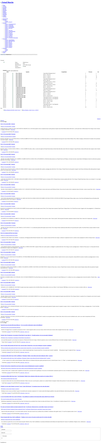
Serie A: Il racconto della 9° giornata (7, 144)
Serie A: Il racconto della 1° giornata (7, 123)
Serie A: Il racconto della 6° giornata (7, 174)
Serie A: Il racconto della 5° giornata (7, 184)
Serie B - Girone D (8, 21)
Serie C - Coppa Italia (9, 25)
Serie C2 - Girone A (9, 33)
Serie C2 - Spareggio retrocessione (11, 37)
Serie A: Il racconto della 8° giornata (7, 154)
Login (1, 425)
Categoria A (16, 131)
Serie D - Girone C (8, 45)
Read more (13, 129)
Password (3, 432)
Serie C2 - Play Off (8, 32)
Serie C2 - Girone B (9, 34)
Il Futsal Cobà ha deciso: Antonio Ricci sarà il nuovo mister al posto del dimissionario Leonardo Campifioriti (22, 365)
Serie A (6, 20)
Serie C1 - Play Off (8, 28)
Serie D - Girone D (8, 46)
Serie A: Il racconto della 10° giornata (7, 134)
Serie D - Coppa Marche (9, 39)
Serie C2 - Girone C (9, 35)
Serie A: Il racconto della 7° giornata (7, 164)
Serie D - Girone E (8, 47)
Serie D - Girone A (8, 43)
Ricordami (5, 436)
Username (3, 429)
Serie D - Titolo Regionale (10, 40)
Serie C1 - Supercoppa (9, 26)
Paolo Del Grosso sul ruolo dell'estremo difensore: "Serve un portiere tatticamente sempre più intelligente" (22, 325)
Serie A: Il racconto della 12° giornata (7, 242)
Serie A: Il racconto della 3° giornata (7, 203)
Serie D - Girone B (8, 44)
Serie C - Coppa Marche (9, 27)
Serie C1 (6, 29)
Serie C (6, 50)
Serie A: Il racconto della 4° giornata (7, 193)
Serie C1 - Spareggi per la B (10, 24)
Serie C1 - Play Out (8, 30)
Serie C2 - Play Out (8, 36)
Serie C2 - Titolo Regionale (10, 31)
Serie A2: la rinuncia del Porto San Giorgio (8, 233)
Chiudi (1, 426)
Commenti (3, 131)
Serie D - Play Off (8, 41)
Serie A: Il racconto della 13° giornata (7, 222)
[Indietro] (99, 118)
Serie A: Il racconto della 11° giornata (7, 252)
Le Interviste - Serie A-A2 (24, 331)
